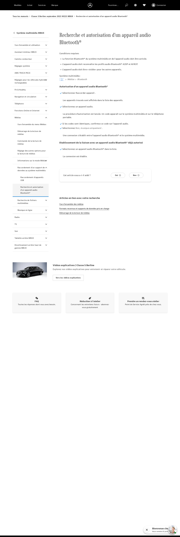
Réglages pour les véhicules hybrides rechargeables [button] (31, 81)
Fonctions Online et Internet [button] (27, 110)
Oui (116, 175)
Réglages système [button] (22, 66)
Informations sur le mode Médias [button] (32, 160)
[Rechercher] (127, 5)
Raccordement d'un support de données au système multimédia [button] (32, 169)
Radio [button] (17, 217)
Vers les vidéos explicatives (68, 277)
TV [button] (16, 224)
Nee (135, 175)
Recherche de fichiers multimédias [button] (27, 201)
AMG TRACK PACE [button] (22, 73)
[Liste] (144, 5)
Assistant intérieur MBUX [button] (25, 52)
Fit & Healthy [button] (20, 89)
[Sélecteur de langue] (135, 5)
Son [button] (16, 231)
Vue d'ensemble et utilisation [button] (27, 45)
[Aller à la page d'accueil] (90, 5)
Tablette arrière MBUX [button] (24, 238)
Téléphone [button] (19, 103)
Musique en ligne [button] (25, 210)
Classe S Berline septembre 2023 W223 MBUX (52, 16)
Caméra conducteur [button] (23, 59)
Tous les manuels (20, 16)
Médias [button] (18, 117)
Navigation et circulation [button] (25, 96)
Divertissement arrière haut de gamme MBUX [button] (28, 246)
